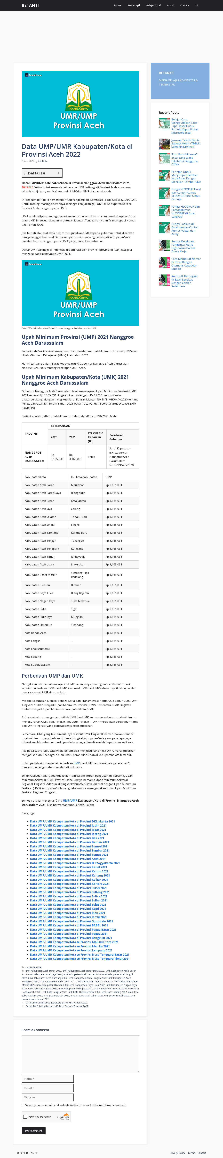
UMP (76, 763)
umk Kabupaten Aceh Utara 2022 (95, 981)
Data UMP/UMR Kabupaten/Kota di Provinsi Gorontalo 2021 (71, 921)
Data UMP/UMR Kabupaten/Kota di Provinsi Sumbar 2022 (56, 1006)
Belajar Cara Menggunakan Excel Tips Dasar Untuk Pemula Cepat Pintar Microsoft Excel (184, 126)
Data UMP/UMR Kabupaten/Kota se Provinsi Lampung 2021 (71, 950)
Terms (191, 1152)
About (170, 5)
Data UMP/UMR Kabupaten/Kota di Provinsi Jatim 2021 (68, 825)
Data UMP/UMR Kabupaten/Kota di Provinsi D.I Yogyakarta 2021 (75, 863)
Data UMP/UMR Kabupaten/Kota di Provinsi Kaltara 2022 (56, 1002)
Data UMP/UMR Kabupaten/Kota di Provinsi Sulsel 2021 (68, 888)
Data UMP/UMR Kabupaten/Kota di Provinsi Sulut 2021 (68, 905)
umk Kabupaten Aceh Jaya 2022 (45, 974)
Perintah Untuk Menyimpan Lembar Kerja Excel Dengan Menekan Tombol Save (186, 177)
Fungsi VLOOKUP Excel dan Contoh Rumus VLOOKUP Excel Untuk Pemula (186, 194)
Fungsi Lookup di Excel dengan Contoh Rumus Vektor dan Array (184, 229)
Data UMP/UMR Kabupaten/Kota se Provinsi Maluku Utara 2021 (74, 942)
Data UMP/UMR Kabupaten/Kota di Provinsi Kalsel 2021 (68, 867)
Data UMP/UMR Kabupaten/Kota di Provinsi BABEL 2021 (69, 925)
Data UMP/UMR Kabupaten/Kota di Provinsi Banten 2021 (69, 842)
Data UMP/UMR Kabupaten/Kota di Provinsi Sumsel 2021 (69, 846)
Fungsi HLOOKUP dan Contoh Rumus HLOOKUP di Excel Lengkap (185, 211)
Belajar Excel (153, 5)
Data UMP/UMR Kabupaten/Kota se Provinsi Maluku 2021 (70, 946)
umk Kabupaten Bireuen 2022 (52, 984)
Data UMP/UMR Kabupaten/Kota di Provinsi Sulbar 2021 (69, 900)
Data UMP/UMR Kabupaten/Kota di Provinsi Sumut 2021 (69, 855)
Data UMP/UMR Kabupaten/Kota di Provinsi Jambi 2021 (68, 917)
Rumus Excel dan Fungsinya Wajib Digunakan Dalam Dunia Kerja (183, 246)
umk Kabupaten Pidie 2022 (42, 988)
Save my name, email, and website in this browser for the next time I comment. (75, 1105)
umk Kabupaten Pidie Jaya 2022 (75, 988)
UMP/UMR (70, 800)
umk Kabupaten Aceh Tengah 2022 (88, 977)
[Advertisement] (111, 35)
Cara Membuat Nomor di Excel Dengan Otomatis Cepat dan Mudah (186, 264)
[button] (196, 5)
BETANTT (31, 5)
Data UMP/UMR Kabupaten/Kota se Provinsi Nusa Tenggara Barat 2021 (79, 954)
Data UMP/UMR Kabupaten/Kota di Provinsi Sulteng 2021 (70, 892)
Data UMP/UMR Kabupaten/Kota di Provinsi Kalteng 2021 (70, 875)
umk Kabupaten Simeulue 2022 (110, 988)
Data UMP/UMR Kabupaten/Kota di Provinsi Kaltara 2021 (70, 884)
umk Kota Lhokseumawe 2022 (84, 992)
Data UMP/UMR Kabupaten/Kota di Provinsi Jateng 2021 (69, 834)
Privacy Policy (177, 1152)
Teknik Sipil (134, 5)
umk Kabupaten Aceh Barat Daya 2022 (83, 970)
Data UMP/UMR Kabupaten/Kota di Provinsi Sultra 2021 (68, 896)
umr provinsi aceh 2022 (116, 995)
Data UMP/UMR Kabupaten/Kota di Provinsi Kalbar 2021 (69, 880)
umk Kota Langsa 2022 (54, 992)
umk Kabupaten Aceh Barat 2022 (43, 970)
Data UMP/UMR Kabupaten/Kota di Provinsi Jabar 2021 (68, 830)
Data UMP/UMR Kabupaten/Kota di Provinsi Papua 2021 (69, 934)
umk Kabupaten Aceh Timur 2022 (58, 981)
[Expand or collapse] (58, 173)
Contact (184, 5)
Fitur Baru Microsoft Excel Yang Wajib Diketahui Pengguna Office (184, 159)
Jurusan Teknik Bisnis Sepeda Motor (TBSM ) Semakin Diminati (185, 143)
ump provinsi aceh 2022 (56, 995)
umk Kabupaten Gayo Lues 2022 (87, 984)
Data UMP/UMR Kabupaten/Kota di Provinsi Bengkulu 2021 (71, 938)
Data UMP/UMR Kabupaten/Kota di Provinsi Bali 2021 (67, 838)
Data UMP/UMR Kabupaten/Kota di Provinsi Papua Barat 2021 (73, 929)
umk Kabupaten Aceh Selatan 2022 (82, 974)
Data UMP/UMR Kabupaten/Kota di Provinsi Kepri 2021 (68, 909)
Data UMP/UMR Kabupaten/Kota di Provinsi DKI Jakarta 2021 (72, 821)
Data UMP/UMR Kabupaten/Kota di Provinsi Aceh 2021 (68, 859)
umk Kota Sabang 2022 (114, 992)
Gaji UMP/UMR (33, 967)
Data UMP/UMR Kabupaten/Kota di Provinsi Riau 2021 (67, 913)
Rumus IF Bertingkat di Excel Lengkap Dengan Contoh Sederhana (184, 281)
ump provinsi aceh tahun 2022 (87, 995)
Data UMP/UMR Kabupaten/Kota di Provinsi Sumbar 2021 (70, 850)
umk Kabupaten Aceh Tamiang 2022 (47, 977)
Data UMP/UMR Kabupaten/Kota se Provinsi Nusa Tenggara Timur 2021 (80, 959)
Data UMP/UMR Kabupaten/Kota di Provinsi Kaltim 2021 (69, 871)
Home (117, 5)
